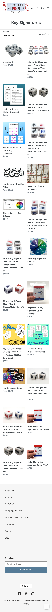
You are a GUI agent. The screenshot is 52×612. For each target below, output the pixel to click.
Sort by (6, 32)
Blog (7, 538)
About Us (9, 504)
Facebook (10, 531)
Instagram (10, 524)
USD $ (25, 586)
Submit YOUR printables (17, 517)
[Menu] (47, 8)
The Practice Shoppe (19, 600)
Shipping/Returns (13, 510)
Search (8, 497)
